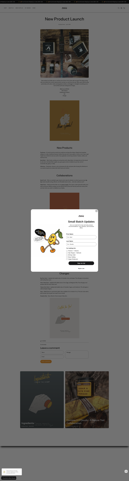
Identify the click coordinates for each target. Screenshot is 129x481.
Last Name (69, 241)
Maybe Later (81, 268)
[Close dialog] (96, 211)
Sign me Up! (81, 263)
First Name (69, 234)
